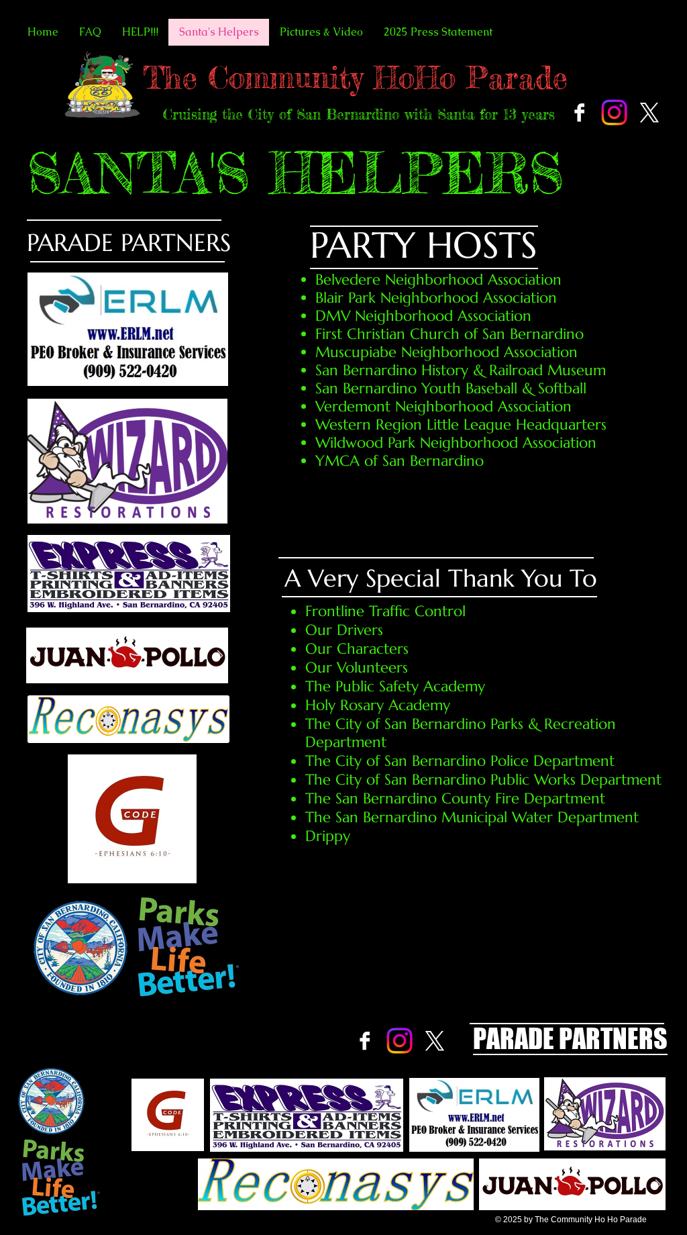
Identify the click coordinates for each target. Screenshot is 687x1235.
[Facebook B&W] (579, 112)
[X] (649, 112)
